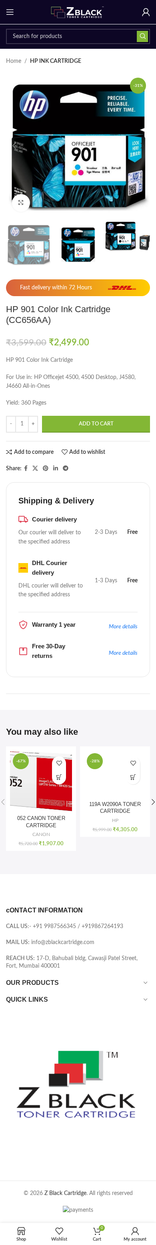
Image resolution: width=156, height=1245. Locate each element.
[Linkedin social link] (55, 468)
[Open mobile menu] (10, 12)
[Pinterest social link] (45, 468)
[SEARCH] (142, 36)
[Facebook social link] (26, 468)
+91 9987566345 (54, 926)
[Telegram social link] (65, 468)
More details (123, 627)
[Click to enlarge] (21, 203)
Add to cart (96, 424)
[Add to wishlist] (59, 763)
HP (115, 820)
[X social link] (35, 468)
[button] (14, 146)
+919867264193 (102, 926)
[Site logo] (78, 12)
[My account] (146, 12)
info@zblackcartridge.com (62, 942)
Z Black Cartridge (65, 1193)
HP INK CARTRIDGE (55, 61)
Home (13, 61)
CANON (41, 834)
